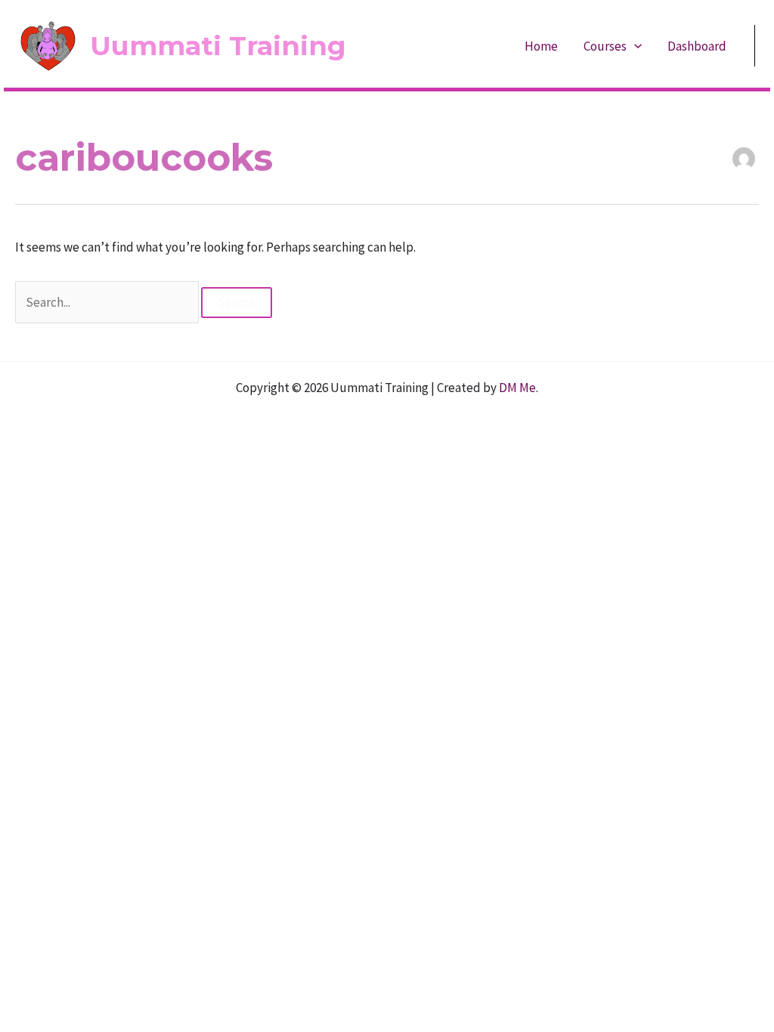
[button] (634, 46)
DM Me (517, 387)
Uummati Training (218, 45)
